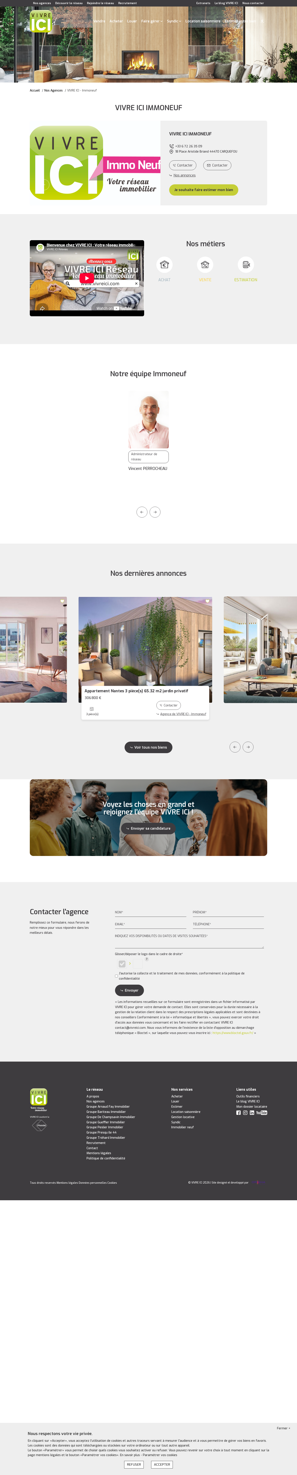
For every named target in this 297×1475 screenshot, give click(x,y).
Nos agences (42, 3)
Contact (92, 1148)
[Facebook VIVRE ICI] (238, 1114)
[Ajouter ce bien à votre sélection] (62, 601)
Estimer (177, 1107)
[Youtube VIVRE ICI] (261, 1114)
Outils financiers (248, 1096)
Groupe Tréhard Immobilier (106, 1138)
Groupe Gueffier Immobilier (106, 1122)
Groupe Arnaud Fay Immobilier (108, 1107)
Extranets (203, 3)
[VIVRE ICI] (41, 21)
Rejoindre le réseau (100, 3)
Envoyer (131, 990)
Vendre (99, 21)
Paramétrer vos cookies (160, 1455)
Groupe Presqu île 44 (102, 1132)
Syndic (172, 21)
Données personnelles (93, 1183)
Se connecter (262, 21)
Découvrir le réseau (69, 3)
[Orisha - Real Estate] (258, 1182)
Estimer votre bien (240, 21)
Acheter (116, 21)
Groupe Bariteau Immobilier (106, 1112)
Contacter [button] (220, 165)
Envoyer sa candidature (150, 828)
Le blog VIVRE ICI (226, 3)
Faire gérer (150, 21)
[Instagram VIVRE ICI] (245, 1114)
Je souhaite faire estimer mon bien (203, 190)
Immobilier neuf (182, 1127)
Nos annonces (185, 175)
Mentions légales (99, 1153)
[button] (43, 184)
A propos (93, 1096)
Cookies (112, 1183)
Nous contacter (253, 3)
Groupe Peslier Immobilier (105, 1127)
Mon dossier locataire (251, 1107)
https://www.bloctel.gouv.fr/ (233, 1033)
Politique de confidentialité (106, 1158)
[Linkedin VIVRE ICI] (252, 1114)
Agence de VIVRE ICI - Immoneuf (187, 721)
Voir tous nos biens (150, 747)
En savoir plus (130, 1455)
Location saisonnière (202, 21)
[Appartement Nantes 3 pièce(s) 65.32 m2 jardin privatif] (145, 650)
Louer (132, 21)
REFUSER (134, 1464)
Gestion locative (183, 1117)
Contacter (185, 165)
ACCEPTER (162, 1464)
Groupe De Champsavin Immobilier (111, 1117)
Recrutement (127, 3)
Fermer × (283, 1428)
